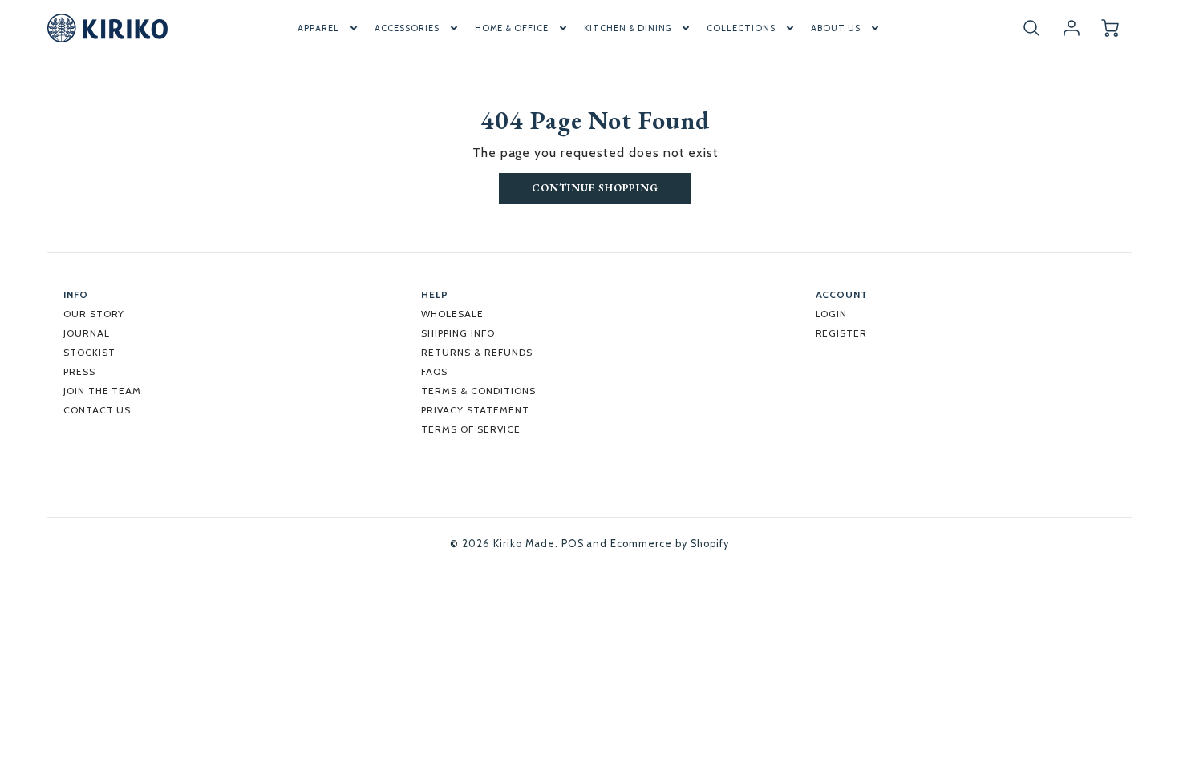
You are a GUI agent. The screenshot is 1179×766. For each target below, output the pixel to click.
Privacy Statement (475, 410)
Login (832, 314)
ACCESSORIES (407, 28)
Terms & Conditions (478, 391)
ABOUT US (836, 28)
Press (79, 371)
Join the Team (102, 391)
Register (842, 333)
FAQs (434, 371)
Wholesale (452, 314)
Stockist (89, 352)
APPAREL (318, 28)
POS (572, 544)
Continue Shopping (595, 188)
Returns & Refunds (476, 352)
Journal (86, 333)
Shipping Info (457, 333)
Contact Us (97, 410)
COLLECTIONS (741, 28)
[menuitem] (328, 28)
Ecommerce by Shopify (669, 544)
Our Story (94, 314)
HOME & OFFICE (512, 28)
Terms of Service (470, 429)
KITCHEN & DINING (627, 28)
